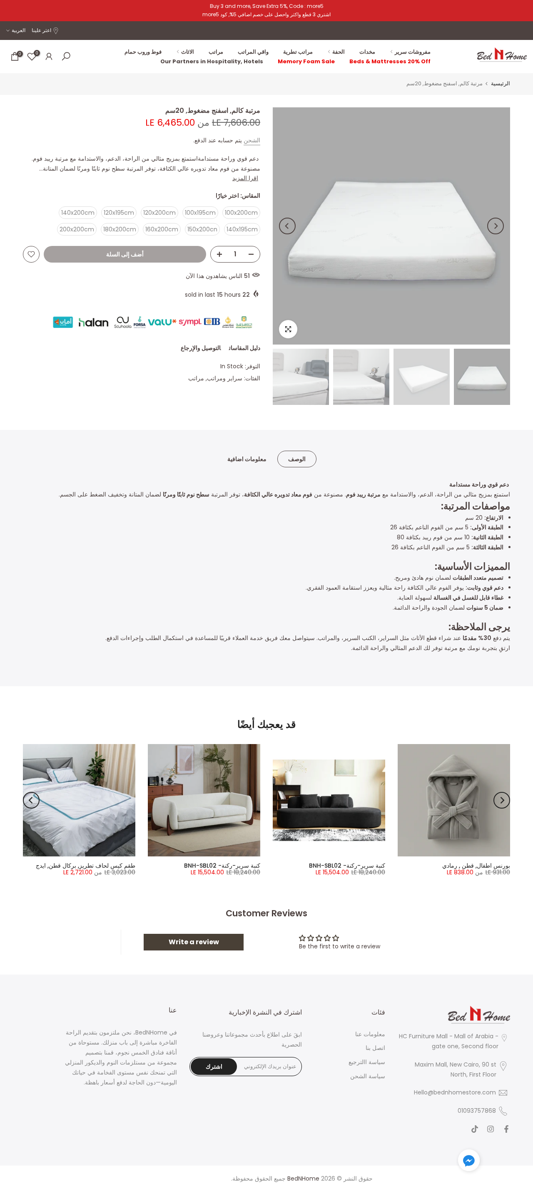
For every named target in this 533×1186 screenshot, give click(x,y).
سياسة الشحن (367, 1076)
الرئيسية (500, 83)
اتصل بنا (375, 1048)
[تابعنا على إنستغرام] (490, 1129)
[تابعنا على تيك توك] (474, 1129)
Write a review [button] (194, 942)
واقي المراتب (253, 52)
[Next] (287, 226)
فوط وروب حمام (143, 52)
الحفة (338, 52)
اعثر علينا (41, 30)
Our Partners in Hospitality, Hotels (211, 61)
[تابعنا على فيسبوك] (506, 1129)
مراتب (216, 52)
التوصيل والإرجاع (201, 348)
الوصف (297, 458)
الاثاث (187, 52)
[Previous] (495, 226)
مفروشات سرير (413, 52)
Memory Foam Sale (306, 61)
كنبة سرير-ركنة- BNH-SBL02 (347, 865)
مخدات (367, 52)
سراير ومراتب (224, 378)
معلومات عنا (370, 1034)
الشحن (252, 140)
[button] (469, 1161)
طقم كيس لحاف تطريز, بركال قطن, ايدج (85, 865)
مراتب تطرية (298, 52)
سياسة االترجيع (367, 1062)
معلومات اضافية (246, 458)
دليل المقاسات (244, 348)
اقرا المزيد (245, 178)
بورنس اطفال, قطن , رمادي (476, 865)
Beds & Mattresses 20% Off (390, 61)
